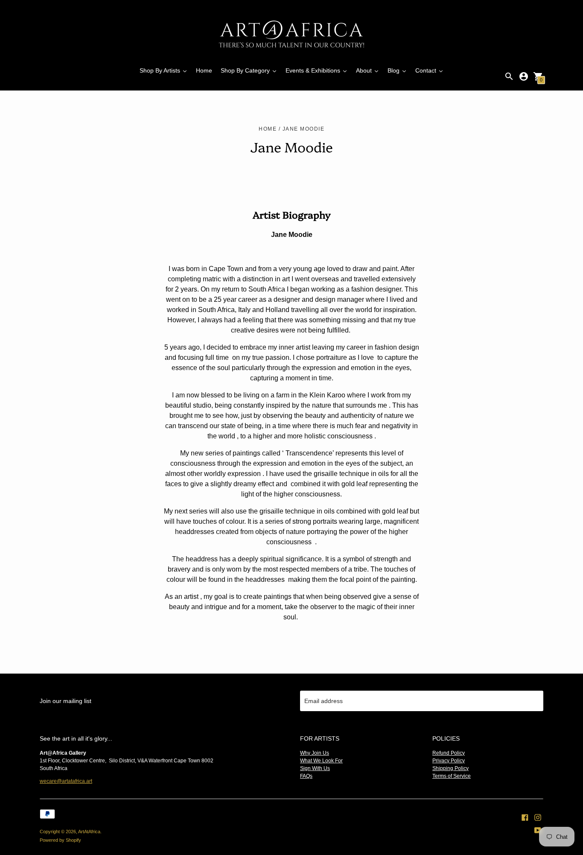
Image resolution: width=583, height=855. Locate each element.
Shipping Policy (450, 768)
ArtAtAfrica (89, 831)
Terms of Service (451, 776)
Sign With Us (315, 768)
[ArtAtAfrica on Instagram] (537, 817)
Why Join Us (314, 753)
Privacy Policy (448, 761)
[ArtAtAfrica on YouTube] (537, 829)
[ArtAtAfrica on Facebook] (525, 817)
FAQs (306, 776)
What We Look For (321, 761)
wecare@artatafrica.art (66, 781)
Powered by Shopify (60, 840)
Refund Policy (448, 753)
